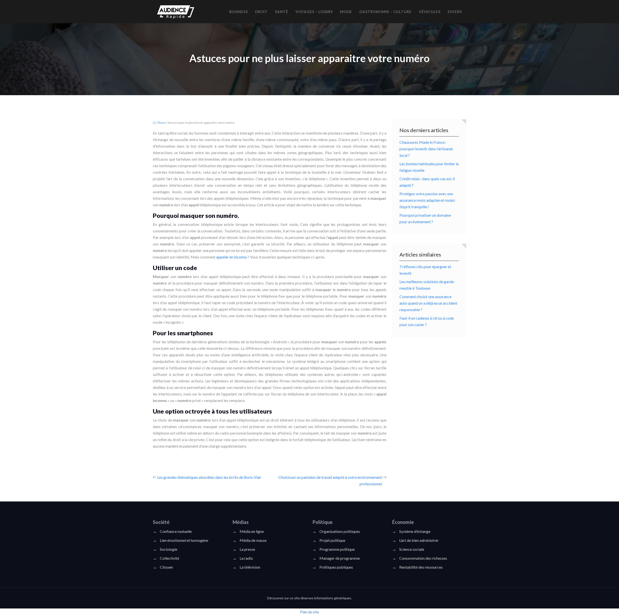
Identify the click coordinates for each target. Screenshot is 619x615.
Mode (346, 11)
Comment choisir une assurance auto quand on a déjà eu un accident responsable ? (428, 303)
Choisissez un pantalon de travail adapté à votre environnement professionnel (330, 480)
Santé (281, 11)
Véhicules (430, 11)
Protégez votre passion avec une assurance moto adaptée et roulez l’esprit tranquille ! (427, 200)
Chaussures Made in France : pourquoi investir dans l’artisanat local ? (426, 148)
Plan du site (309, 611)
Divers (455, 11)
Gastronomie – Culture (385, 11)
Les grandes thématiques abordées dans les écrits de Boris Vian (209, 477)
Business (238, 11)
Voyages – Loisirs (314, 11)
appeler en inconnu (231, 257)
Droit (261, 11)
